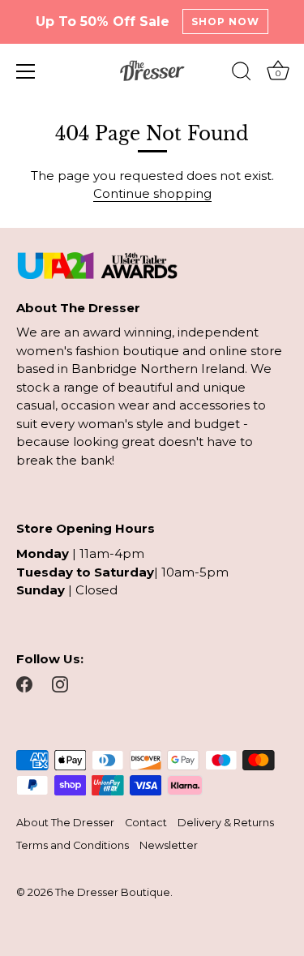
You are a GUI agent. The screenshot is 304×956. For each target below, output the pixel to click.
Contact (146, 823)
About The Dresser (65, 823)
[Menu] (26, 71)
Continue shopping (152, 193)
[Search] (241, 74)
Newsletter (168, 845)
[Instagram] (60, 683)
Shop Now (225, 21)
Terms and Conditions (72, 845)
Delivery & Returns (226, 823)
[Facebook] (24, 683)
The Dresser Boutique (112, 892)
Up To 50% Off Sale (102, 21)
